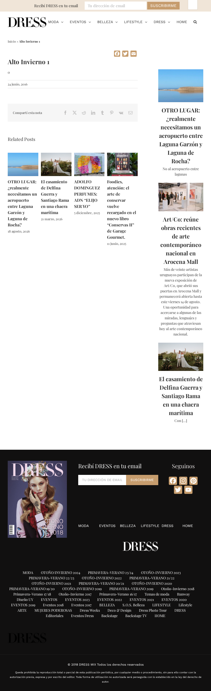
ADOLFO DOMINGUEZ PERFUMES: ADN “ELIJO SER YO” (87, 194)
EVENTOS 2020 (174, 599)
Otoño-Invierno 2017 (75, 594)
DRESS (167, 526)
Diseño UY (25, 599)
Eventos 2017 (81, 604)
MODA (83, 526)
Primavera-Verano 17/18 (32, 594)
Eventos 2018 (53, 604)
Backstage (109, 615)
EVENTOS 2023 (77, 599)
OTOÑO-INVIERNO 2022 (102, 577)
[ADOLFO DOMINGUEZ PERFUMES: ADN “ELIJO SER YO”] (89, 155)
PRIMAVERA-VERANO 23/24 (110, 572)
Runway (183, 594)
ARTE (22, 610)
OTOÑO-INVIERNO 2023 (161, 572)
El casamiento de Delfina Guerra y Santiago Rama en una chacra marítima (181, 396)
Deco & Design (119, 610)
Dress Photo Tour (153, 610)
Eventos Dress (82, 615)
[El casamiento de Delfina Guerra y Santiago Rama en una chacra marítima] (56, 155)
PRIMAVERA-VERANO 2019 (131, 588)
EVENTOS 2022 (109, 599)
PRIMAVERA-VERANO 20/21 (101, 583)
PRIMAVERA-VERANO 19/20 (32, 588)
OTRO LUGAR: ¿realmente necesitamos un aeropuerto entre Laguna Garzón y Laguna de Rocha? (181, 135)
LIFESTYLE (150, 526)
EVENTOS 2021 (142, 599)
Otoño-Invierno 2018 (177, 588)
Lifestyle (185, 604)
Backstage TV (136, 615)
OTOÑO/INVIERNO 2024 (60, 572)
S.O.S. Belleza (133, 604)
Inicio (12, 41)
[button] (195, 22)
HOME (187, 526)
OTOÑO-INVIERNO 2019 (82, 588)
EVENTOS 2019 (23, 604)
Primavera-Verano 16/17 (118, 594)
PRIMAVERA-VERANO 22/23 (51, 577)
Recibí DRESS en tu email (56, 5)
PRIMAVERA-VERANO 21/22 (151, 577)
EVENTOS (107, 526)
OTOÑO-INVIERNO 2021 (51, 583)
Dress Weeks (90, 610)
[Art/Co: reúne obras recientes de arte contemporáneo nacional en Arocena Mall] (180, 197)
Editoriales (54, 615)
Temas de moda (157, 594)
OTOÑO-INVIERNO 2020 (152, 583)
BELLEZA (128, 526)
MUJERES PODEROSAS (53, 610)
